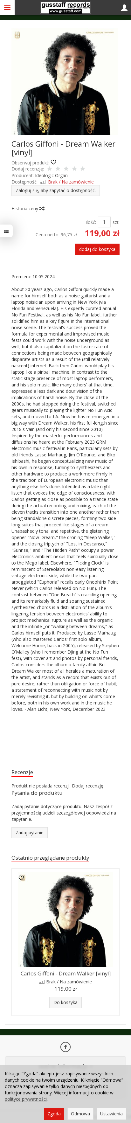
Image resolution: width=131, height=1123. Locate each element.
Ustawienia (111, 1114)
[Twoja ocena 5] (83, 169)
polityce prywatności (26, 1099)
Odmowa (80, 1114)
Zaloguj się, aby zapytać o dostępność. (56, 190)
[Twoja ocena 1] (49, 169)
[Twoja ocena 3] (66, 169)
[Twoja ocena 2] (58, 169)
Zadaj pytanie (30, 832)
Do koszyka (65, 1002)
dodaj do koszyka (97, 249)
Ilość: (91, 222)
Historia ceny (25, 208)
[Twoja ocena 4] (74, 169)
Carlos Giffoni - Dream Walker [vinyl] (66, 973)
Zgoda (54, 1114)
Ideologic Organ (51, 175)
